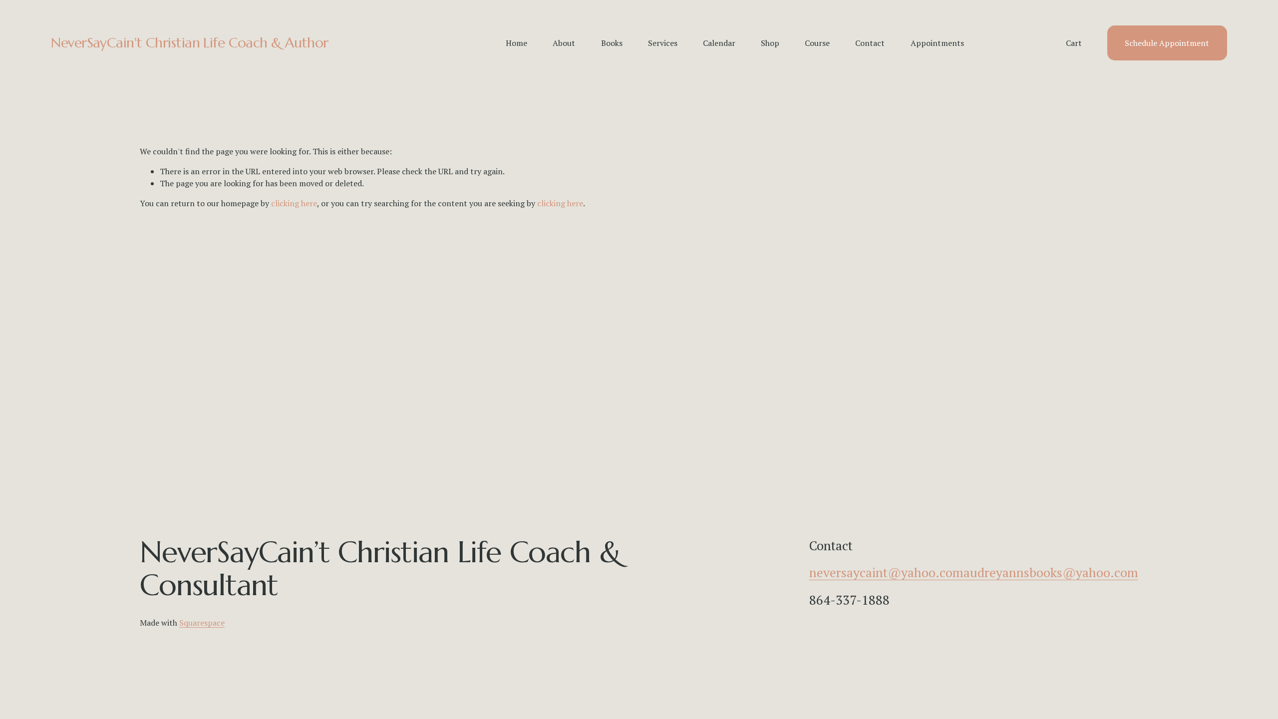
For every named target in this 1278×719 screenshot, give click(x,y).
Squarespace (202, 622)
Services (662, 42)
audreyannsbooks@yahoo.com (1050, 572)
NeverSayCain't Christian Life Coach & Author (189, 42)
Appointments (937, 42)
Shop (770, 42)
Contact (870, 42)
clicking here (294, 203)
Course (817, 42)
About (564, 42)
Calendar (719, 42)
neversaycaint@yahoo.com (886, 572)
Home (516, 42)
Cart (1074, 42)
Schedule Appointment (1167, 42)
